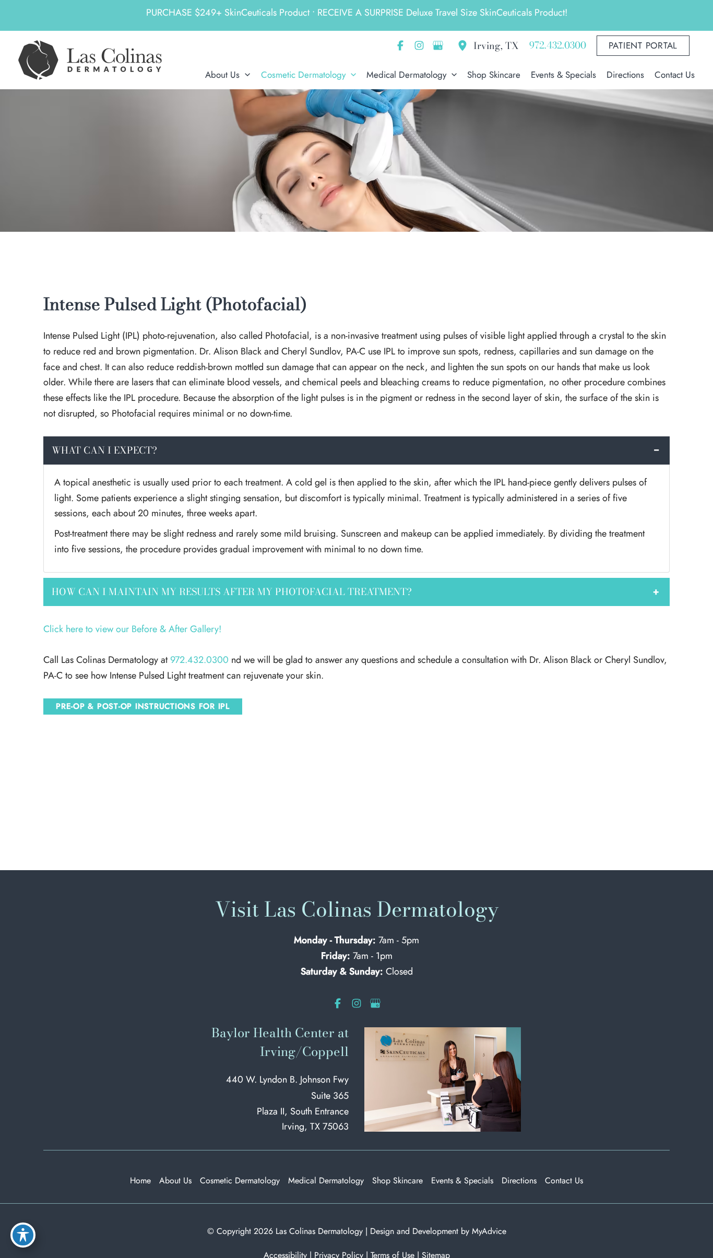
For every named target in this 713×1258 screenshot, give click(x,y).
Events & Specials (462, 1180)
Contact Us (564, 1180)
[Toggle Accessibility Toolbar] (22, 1235)
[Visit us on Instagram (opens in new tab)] (419, 45)
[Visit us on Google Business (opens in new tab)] (438, 45)
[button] (643, 45)
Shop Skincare (397, 1180)
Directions (519, 1180)
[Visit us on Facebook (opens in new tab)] (400, 45)
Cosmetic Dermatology (240, 1180)
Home (140, 1180)
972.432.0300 (199, 660)
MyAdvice (489, 1231)
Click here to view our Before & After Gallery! (132, 629)
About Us (175, 1180)
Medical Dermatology (326, 1180)
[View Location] (465, 45)
